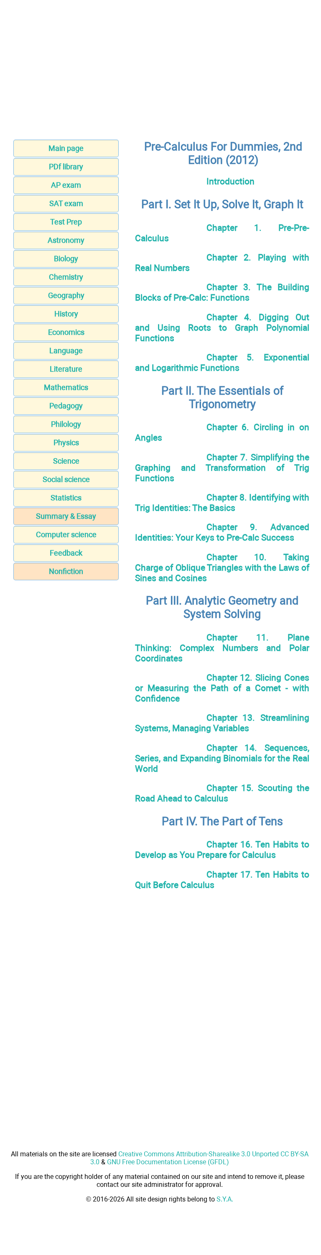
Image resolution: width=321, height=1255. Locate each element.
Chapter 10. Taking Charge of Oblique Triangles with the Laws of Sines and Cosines (222, 567)
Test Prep (66, 221)
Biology (66, 258)
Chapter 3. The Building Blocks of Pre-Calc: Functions (222, 292)
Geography (66, 295)
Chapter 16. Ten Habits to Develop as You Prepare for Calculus (222, 849)
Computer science (66, 534)
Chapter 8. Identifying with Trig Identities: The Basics (222, 502)
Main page (66, 148)
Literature (66, 369)
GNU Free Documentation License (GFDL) (168, 1162)
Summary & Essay (66, 516)
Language (66, 350)
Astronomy (66, 240)
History (66, 313)
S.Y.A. (225, 1199)
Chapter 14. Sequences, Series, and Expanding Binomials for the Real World (222, 758)
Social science (66, 479)
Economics (66, 332)
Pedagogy (66, 405)
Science (66, 461)
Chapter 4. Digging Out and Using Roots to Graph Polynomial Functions (222, 327)
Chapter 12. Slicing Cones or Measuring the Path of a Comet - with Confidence (222, 688)
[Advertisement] (160, 72)
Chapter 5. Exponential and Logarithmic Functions (222, 362)
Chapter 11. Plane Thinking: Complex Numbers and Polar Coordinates (222, 647)
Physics (66, 442)
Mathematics (66, 387)
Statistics (66, 497)
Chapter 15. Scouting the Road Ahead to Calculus (222, 793)
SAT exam (66, 203)
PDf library (66, 166)
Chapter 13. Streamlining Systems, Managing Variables (222, 722)
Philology (66, 424)
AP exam (66, 185)
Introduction (230, 181)
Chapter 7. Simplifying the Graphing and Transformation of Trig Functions (222, 467)
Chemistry (66, 277)
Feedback (66, 552)
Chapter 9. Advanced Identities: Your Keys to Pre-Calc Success (222, 532)
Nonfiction (66, 571)
